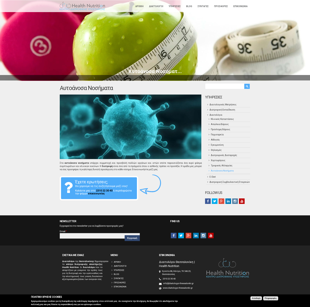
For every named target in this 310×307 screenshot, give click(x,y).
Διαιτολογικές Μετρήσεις (223, 104)
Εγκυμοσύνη (217, 145)
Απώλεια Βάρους (220, 124)
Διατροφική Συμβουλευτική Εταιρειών (230, 182)
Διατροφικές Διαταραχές (224, 155)
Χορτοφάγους (218, 160)
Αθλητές (215, 139)
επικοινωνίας (96, 193)
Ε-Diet (213, 177)
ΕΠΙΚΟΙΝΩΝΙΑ (240, 6)
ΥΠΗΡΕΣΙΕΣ (175, 6)
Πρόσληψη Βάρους (220, 129)
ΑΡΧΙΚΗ (139, 6)
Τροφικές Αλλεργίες (221, 165)
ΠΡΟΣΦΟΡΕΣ (221, 6)
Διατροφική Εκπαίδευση (222, 109)
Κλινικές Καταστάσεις (222, 119)
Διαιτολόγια (216, 115)
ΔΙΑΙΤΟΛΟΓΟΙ (156, 6)
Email (63, 231)
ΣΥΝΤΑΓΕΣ (203, 6)
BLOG (189, 6)
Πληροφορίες (271, 298)
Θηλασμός (216, 150)
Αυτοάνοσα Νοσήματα (222, 170)
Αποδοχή (256, 298)
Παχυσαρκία (217, 134)
